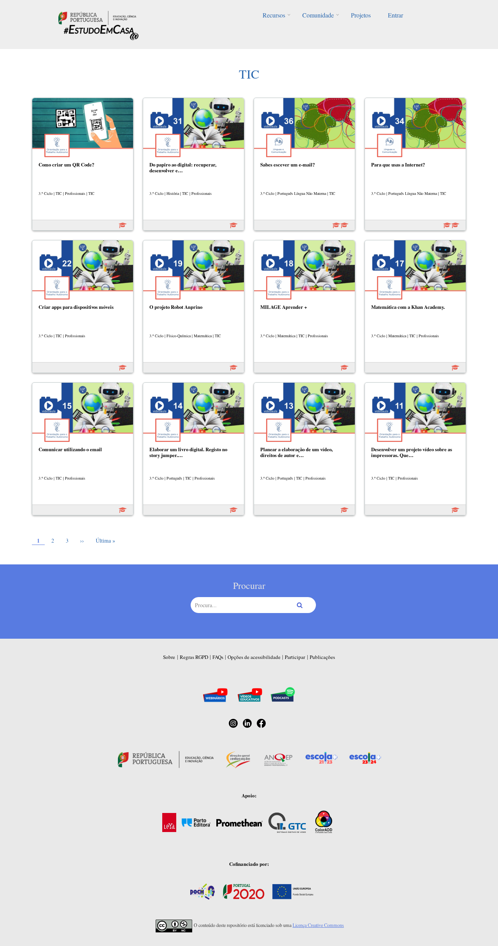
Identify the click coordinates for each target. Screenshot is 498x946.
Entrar (395, 15)
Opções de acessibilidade (254, 656)
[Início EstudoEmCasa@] (97, 17)
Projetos (361, 15)
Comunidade (318, 15)
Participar (295, 656)
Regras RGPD (194, 656)
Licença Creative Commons (318, 925)
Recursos (274, 15)
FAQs (217, 656)
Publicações (322, 656)
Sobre (169, 656)
